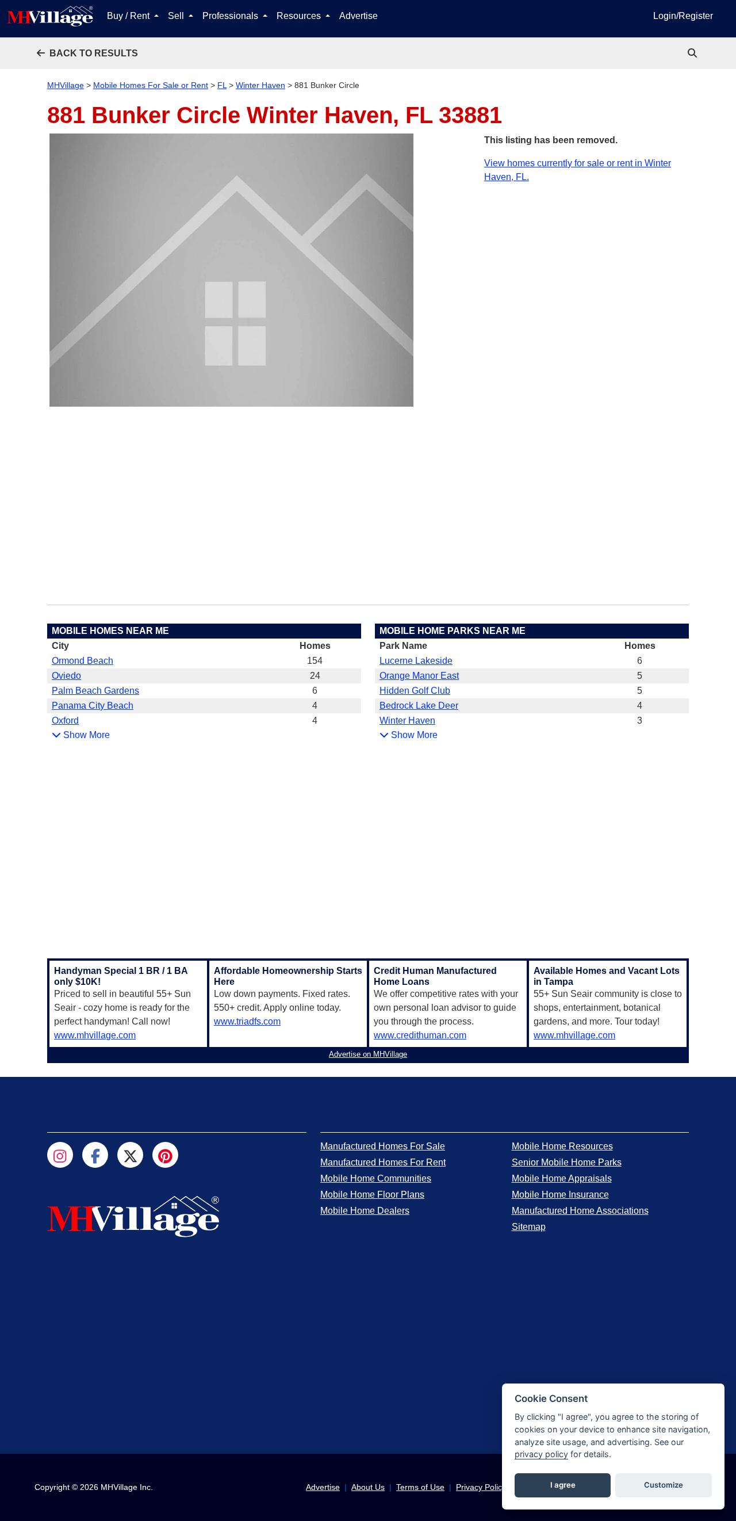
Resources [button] (300, 16)
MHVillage (65, 85)
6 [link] (314, 690)
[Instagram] (60, 1155)
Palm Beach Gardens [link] (95, 690)
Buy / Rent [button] (129, 16)
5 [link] (639, 676)
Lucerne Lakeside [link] (416, 661)
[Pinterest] (165, 1155)
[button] (87, 53)
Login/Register (683, 16)
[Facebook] (95, 1155)
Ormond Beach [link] (82, 661)
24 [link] (315, 676)
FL (222, 85)
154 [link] (315, 661)
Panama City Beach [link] (92, 705)
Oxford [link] (65, 720)
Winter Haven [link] (407, 720)
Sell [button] (177, 16)
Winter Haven (260, 85)
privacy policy (541, 1454)
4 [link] (314, 705)
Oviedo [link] (66, 676)
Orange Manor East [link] (419, 676)
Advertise (358, 16)
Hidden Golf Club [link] (414, 690)
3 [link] (639, 720)
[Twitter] (130, 1155)
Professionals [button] (231, 16)
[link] (693, 53)
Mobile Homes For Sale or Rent (150, 85)
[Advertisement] (586, 264)
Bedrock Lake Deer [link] (418, 705)
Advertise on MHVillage (368, 1054)
